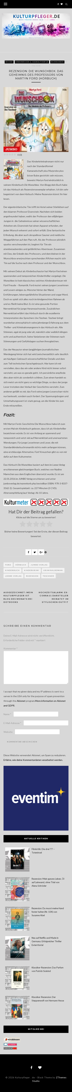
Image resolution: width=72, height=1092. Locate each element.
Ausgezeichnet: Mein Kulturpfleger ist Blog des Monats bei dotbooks (18, 597)
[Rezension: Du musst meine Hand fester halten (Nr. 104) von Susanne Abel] (17, 919)
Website (8, 731)
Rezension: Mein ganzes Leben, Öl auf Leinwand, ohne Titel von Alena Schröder (48, 882)
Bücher (9, 62)
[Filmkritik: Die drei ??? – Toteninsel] (17, 860)
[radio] (23, 524)
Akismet (21, 700)
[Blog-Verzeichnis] (10, 1044)
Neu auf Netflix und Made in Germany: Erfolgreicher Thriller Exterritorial (47, 941)
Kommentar (11, 648)
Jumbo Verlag (39, 565)
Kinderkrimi (31, 570)
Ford (8, 565)
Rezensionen (57, 62)
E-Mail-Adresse (12, 723)
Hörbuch (20, 565)
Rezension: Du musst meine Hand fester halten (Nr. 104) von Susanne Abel (48, 912)
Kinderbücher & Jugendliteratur (32, 62)
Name (7, 714)
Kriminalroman (53, 570)
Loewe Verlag (13, 576)
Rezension (32, 576)
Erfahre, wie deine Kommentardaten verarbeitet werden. (33, 759)
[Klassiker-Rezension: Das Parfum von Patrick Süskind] (17, 978)
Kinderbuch (12, 570)
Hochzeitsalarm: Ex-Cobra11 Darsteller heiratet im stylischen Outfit (53, 597)
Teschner (48, 576)
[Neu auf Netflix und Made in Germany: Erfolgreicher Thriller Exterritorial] (17, 948)
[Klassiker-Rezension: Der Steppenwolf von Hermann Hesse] (17, 1008)
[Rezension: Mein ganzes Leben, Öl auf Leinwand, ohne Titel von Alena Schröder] (17, 889)
